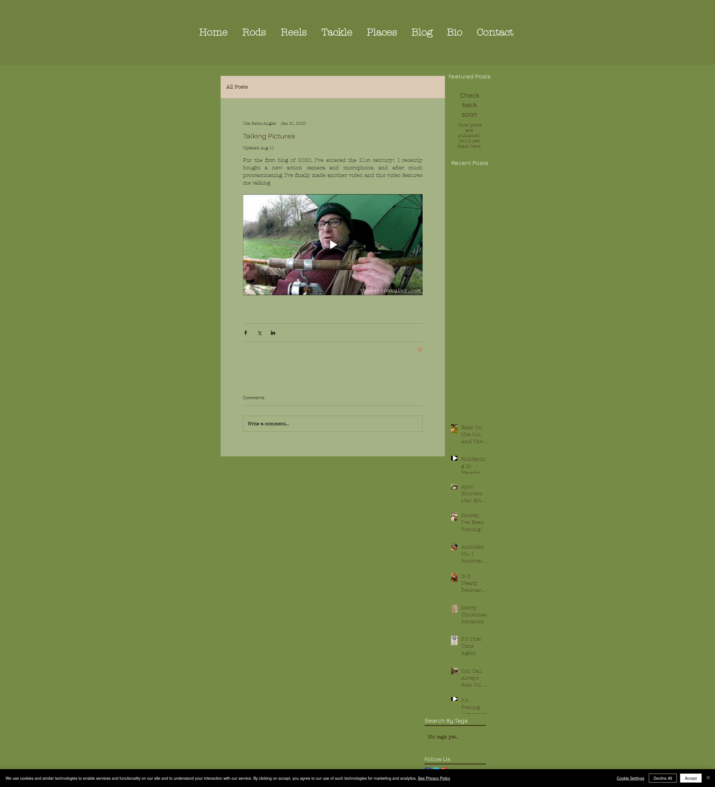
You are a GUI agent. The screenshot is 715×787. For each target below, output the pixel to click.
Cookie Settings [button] (630, 778)
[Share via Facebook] (245, 332)
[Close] (708, 778)
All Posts (237, 87)
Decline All (663, 778)
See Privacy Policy (434, 778)
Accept (691, 778)
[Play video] (333, 244)
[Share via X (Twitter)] (259, 332)
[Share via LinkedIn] (273, 332)
